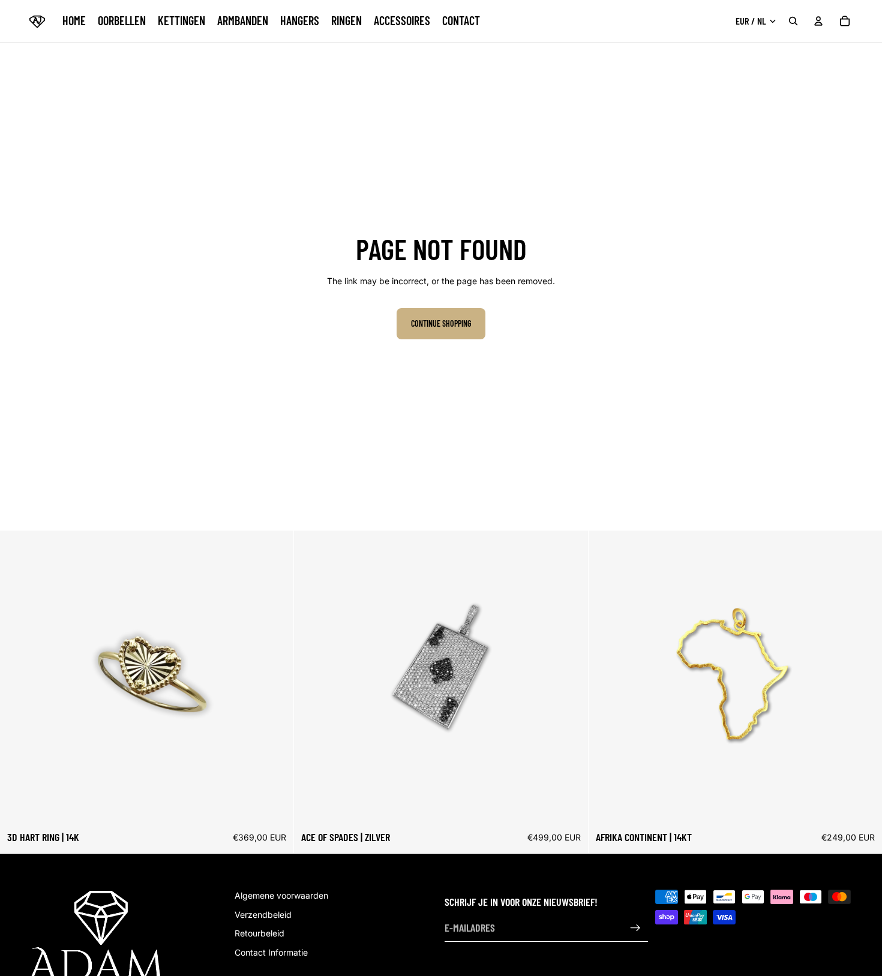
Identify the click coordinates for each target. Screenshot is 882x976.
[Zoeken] (793, 21)
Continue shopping (441, 323)
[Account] (818, 21)
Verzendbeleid (263, 914)
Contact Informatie (271, 952)
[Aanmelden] (635, 928)
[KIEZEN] (275, 806)
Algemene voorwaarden (281, 895)
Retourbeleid (259, 933)
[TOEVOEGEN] (569, 806)
